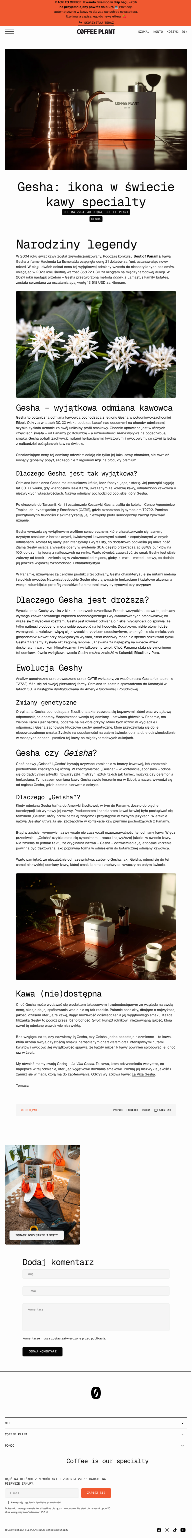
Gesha (94, 219)
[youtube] (179, 1530)
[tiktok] (171, 1530)
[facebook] (155, 1530)
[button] (10, 33)
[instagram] (163, 1530)
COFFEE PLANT (29, 1530)
